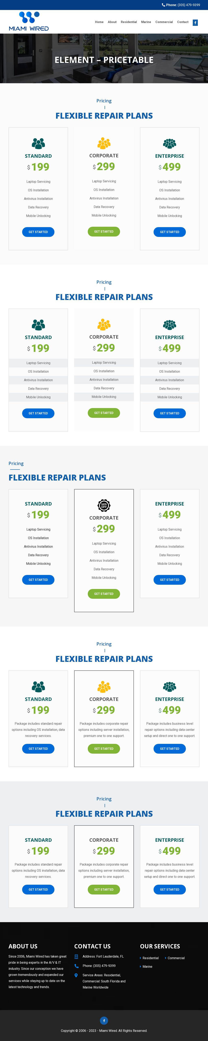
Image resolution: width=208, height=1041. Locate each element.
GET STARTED (38, 232)
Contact (182, 22)
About (112, 22)
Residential (129, 22)
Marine (146, 22)
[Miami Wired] (39, 22)
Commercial (164, 22)
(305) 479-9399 (183, 5)
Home (99, 22)
